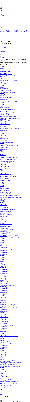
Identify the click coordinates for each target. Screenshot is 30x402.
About (1, 1)
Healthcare (1, 12)
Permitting (24, 31)
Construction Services (20, 30)
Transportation (2, 15)
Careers (9, 1)
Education (1, 10)
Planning (27, 31)
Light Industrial (2, 13)
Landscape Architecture (14, 31)
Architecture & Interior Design (9, 30)
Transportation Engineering (3, 52)
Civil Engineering (15, 30)
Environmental (25, 30)
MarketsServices (4, 1)
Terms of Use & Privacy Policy (17, 401)
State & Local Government (3, 14)
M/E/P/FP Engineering (20, 31)
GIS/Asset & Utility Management (7, 31)
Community (1, 9)
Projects (7, 1)
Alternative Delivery (2, 30)
